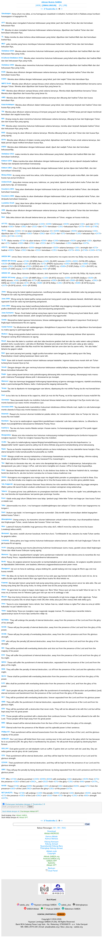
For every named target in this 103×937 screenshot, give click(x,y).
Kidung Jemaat (51, 844)
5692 (75, 261)
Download (51, 831)
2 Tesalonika (49, 9)
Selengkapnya (81, 905)
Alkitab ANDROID (51, 833)
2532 (34, 226)
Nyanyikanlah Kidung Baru (51, 846)
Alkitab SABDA (21, 815)
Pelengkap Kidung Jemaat (51, 848)
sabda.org (78, 927)
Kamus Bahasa (51, 839)
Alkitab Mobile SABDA (51, 2)
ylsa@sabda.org (52, 927)
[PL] (60, 5)
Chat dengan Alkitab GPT (29, 811)
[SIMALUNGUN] (49, 5)
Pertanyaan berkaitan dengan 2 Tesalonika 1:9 (25, 804)
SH (54, 828)
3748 (95, 226)
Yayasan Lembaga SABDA (44, 905)
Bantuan (51, 868)
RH (58, 828)
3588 (85, 264)
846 (87, 226)
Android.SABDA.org (51, 859)
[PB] (65, 5)
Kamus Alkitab (52, 836)
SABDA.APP (51, 861)
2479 (81, 226)
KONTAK (41, 914)
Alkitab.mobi (51, 851)
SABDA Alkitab (32, 909)
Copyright (51, 853)
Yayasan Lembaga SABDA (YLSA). (43, 922)
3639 (66, 224)
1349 (42, 224)
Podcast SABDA (53, 909)
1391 (60, 226)
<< (42, 9)
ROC (64, 828)
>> (61, 9)
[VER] (38, 5)
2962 (24, 226)
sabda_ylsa (24, 905)
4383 (11, 226)
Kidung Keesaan (51, 842)
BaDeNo (51, 863)
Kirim (31, 807)
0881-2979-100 (31, 927)
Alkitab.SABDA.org (51, 856)
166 (82, 224)
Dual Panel (53, 871)
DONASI (61, 914)
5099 (49, 224)
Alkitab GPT (23, 817)
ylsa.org (69, 927)
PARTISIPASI (50, 914)
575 (96, 224)
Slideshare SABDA (72, 909)
